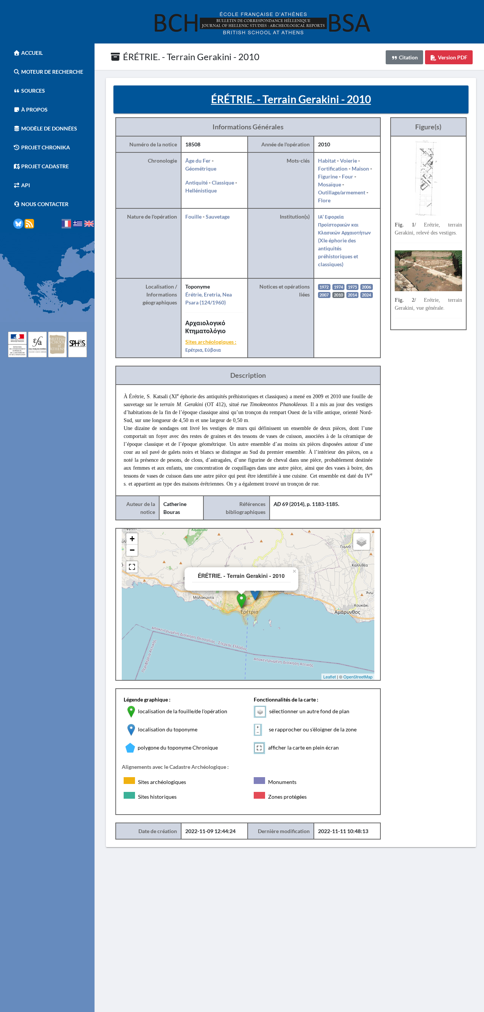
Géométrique (200, 168)
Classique (223, 182)
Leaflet (329, 677)
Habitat (327, 160)
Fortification (332, 168)
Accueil (31, 53)
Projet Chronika (45, 147)
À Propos (34, 109)
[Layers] (361, 541)
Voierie (348, 160)
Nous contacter (44, 204)
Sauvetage (218, 216)
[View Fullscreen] (132, 567)
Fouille (193, 216)
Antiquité (196, 182)
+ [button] (132, 538)
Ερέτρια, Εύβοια (203, 349)
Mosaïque (329, 184)
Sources (32, 90)
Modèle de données (48, 128)
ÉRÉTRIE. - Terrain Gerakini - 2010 (190, 56)
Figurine (328, 176)
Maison (360, 168)
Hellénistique (201, 190)
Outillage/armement (341, 192)
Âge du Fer (198, 160)
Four (347, 176)
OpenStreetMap (357, 677)
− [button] (132, 550)
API (25, 185)
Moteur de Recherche (51, 71)
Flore (324, 200)
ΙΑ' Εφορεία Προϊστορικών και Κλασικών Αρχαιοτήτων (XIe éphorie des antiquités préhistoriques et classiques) (344, 240)
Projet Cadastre (44, 166)
